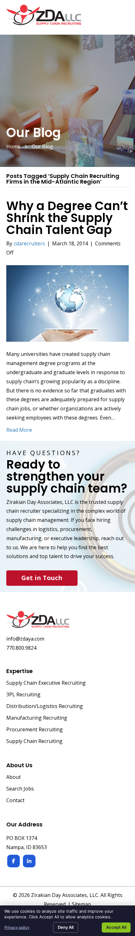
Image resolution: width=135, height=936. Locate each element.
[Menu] (121, 18)
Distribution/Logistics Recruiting (44, 707)
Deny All (65, 927)
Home (13, 146)
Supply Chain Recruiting (34, 742)
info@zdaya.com (25, 638)
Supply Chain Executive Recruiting (46, 683)
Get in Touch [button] (41, 578)
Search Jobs (20, 789)
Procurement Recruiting (34, 730)
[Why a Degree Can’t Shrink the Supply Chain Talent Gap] (67, 303)
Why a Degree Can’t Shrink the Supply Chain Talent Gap (67, 217)
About (13, 777)
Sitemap (81, 904)
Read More (19, 429)
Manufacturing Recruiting (36, 718)
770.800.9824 (21, 647)
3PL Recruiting (23, 695)
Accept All (116, 927)
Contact (15, 801)
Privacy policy (17, 927)
